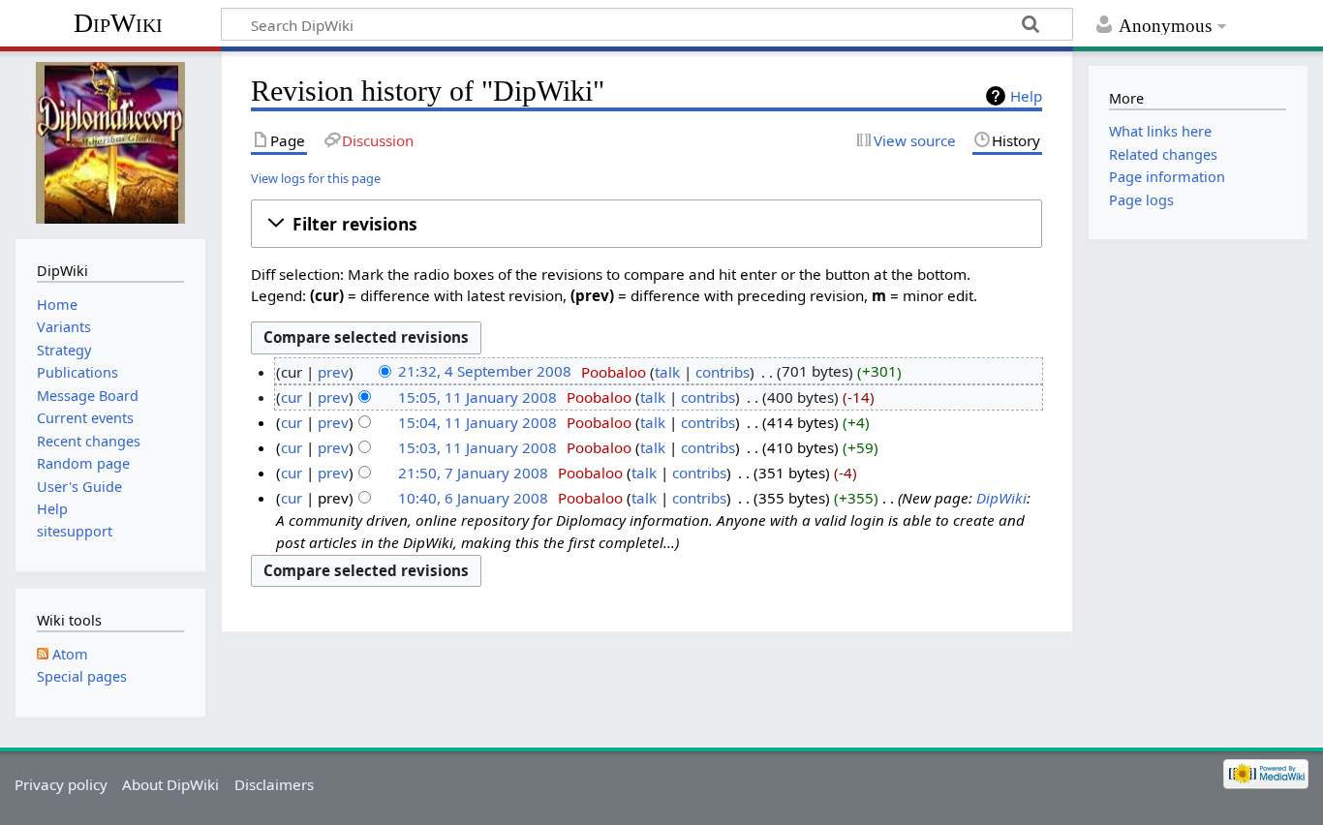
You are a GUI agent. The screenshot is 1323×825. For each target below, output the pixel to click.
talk (667, 372)
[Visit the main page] (110, 143)
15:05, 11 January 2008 (477, 397)
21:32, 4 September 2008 (484, 372)
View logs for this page (316, 178)
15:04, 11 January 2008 (477, 422)
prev (333, 372)
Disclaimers (274, 784)
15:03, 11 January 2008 (477, 447)
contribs (722, 372)
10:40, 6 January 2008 (473, 497)
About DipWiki (170, 784)
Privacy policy (61, 784)
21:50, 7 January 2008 (473, 472)
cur (291, 397)
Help (1026, 96)
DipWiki (118, 23)
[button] (646, 223)
